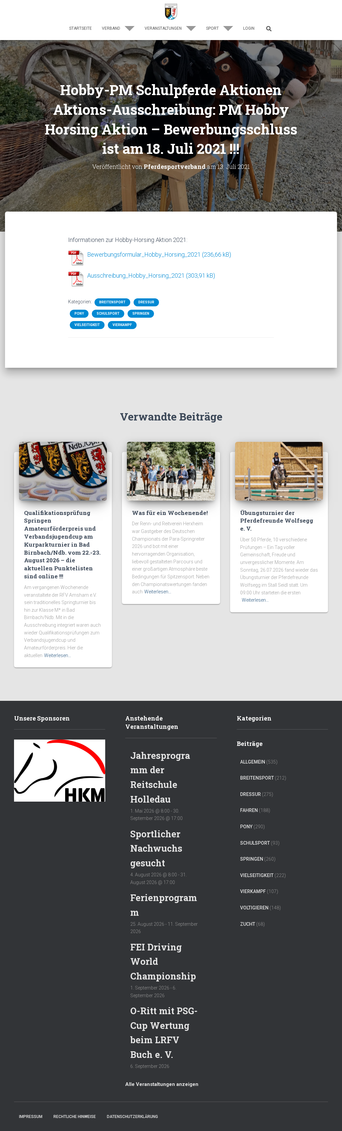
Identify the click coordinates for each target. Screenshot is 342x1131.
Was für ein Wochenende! (170, 513)
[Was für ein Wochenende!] (171, 471)
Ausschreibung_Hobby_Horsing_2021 (136, 275)
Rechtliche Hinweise (74, 1116)
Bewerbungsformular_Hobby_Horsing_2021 (144, 254)
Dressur (146, 302)
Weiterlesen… (57, 655)
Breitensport (112, 302)
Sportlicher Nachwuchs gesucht (156, 848)
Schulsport (108, 313)
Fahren (249, 810)
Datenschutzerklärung (132, 1116)
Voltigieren (254, 907)
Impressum (30, 1116)
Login (248, 28)
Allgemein (252, 762)
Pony (79, 313)
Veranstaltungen (164, 28)
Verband (111, 28)
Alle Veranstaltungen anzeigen (161, 1084)
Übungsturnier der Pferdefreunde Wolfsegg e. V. (276, 521)
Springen (140, 313)
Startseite (80, 28)
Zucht (247, 924)
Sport (213, 28)
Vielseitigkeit (87, 325)
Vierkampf (122, 325)
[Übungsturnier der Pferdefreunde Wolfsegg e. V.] (279, 471)
